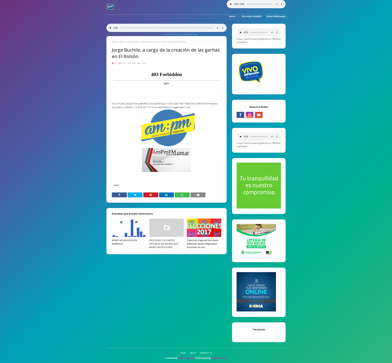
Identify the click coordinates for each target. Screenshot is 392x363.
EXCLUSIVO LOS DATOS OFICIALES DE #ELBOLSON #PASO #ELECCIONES (163, 244)
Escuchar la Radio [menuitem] (252, 16)
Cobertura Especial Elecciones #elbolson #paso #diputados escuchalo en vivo (202, 244)
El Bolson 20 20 (219, 358)
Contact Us (206, 353)
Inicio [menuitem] (232, 16)
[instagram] (249, 115)
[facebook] (240, 115)
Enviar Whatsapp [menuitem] (276, 16)
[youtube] (259, 115)
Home (182, 353)
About (193, 353)
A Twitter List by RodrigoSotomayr (180, 34)
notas (121, 41)
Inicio (114, 41)
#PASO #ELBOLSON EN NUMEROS (124, 242)
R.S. (115, 63)
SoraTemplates (186, 358)
